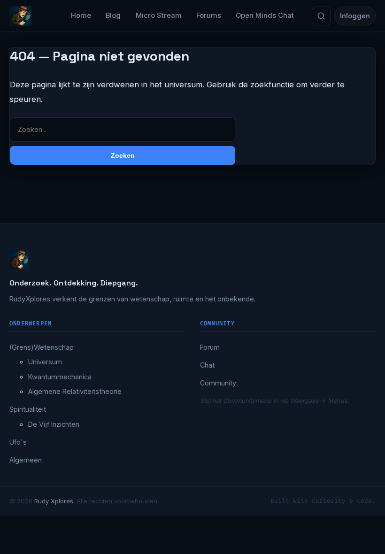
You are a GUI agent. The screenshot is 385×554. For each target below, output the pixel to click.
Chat (207, 365)
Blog (113, 15)
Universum (45, 362)
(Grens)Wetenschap (41, 347)
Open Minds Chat (265, 15)
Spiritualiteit (27, 409)
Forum (210, 347)
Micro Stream (159, 15)
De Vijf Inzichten (53, 424)
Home (81, 15)
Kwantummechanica (60, 377)
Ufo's (18, 442)
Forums (208, 15)
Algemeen (25, 460)
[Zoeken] (321, 16)
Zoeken (123, 155)
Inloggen (355, 16)
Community (218, 383)
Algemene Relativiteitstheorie (75, 391)
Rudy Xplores (53, 501)
